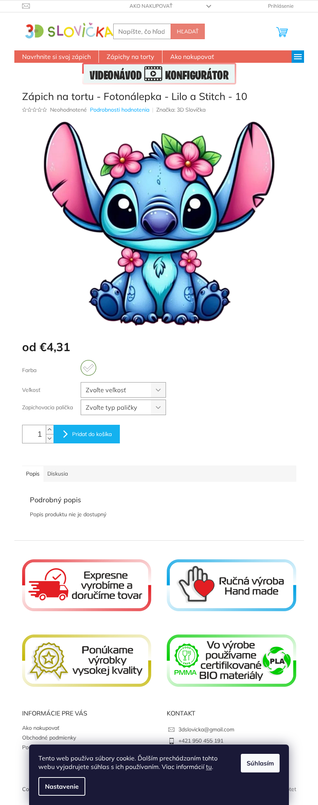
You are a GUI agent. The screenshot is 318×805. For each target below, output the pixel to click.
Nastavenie (62, 786)
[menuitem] (56, 56)
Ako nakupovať (151, 6)
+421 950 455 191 (200, 740)
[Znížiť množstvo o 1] (50, 438)
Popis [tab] (33, 473)
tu (209, 767)
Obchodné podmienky (49, 737)
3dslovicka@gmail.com (206, 729)
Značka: (181, 109)
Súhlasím (260, 763)
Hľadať (188, 31)
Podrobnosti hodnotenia (119, 109)
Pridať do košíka (92, 434)
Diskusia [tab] (57, 473)
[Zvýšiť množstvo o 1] (50, 429)
